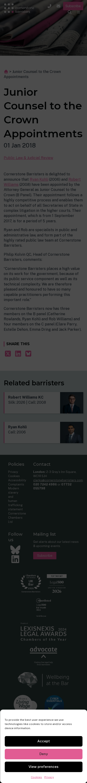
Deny (43, 754)
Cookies (36, 777)
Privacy (49, 777)
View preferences (43, 767)
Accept (43, 741)
